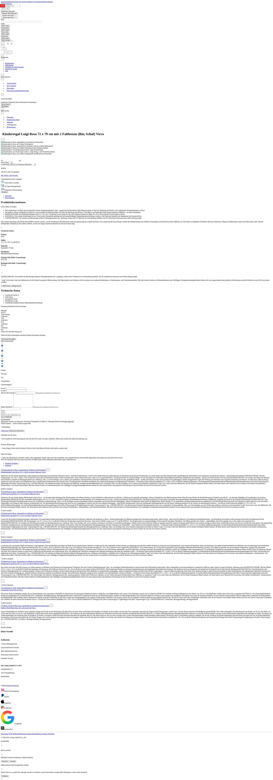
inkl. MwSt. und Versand (9, 175)
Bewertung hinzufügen (8, 339)
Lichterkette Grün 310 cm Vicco (12, 590)
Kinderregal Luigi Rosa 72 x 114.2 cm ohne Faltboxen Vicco (21, 515)
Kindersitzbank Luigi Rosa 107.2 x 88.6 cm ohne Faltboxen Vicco (23, 472)
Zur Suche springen (26, 2)
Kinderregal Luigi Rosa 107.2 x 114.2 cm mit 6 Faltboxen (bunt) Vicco (25, 564)
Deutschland (32, 102)
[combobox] (11, 6)
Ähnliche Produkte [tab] (11, 463)
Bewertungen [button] (9, 198)
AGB (11, 734)
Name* (3, 388)
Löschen (12, 761)
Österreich (12, 102)
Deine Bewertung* (7, 341)
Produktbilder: (5, 419)
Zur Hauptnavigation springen (43, 2)
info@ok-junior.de (12, 685)
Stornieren (5, 761)
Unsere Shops (11, 83)
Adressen (9, 122)
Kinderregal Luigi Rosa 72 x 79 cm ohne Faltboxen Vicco (20, 494)
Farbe (3, 162)
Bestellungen (11, 127)
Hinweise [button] (8, 196)
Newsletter (10, 88)
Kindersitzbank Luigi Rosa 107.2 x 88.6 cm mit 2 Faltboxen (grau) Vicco (25, 542)
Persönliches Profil (12, 120)
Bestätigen (5, 106)
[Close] (2, 745)
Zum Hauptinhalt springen (10, 2)
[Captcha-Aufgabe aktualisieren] (3, 412)
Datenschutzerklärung (34, 734)
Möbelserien (9, 65)
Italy (17, 102)
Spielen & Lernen (11, 69)
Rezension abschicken (17, 431)
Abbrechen (5, 431)
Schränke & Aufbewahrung (14, 67)
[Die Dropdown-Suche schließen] (8, 8)
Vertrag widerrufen (48, 734)
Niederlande (23, 102)
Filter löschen (6, 40)
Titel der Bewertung (8, 393)
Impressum (5, 734)
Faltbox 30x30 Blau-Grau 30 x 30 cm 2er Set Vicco (18, 608)
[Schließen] (2, 778)
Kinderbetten (9, 63)
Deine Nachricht (7, 407)
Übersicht (9, 117)
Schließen (5, 776)
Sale (6, 71)
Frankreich (5, 102)
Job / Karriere (11, 86)
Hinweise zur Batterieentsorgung (17, 91)
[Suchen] (3, 8)
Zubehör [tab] (8, 465)
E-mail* (4, 391)
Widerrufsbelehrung (19, 734)
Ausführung (5, 164)
